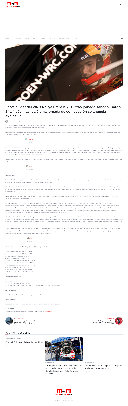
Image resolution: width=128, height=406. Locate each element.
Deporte (42, 39)
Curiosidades (64, 39)
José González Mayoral (16, 121)
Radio (75, 39)
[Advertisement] (64, 22)
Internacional (9, 102)
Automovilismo (10, 338)
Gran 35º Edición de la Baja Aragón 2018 (24, 342)
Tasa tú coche (30, 39)
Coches (18, 39)
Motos (52, 39)
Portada (8, 39)
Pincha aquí (48, 311)
